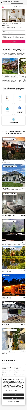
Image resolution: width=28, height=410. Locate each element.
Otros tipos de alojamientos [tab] (7, 363)
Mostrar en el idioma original (17, 3)
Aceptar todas (13, 394)
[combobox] (13, 33)
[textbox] (7, 37)
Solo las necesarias (14, 398)
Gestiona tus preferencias (13, 401)
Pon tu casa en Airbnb (19, 6)
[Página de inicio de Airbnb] (3, 7)
